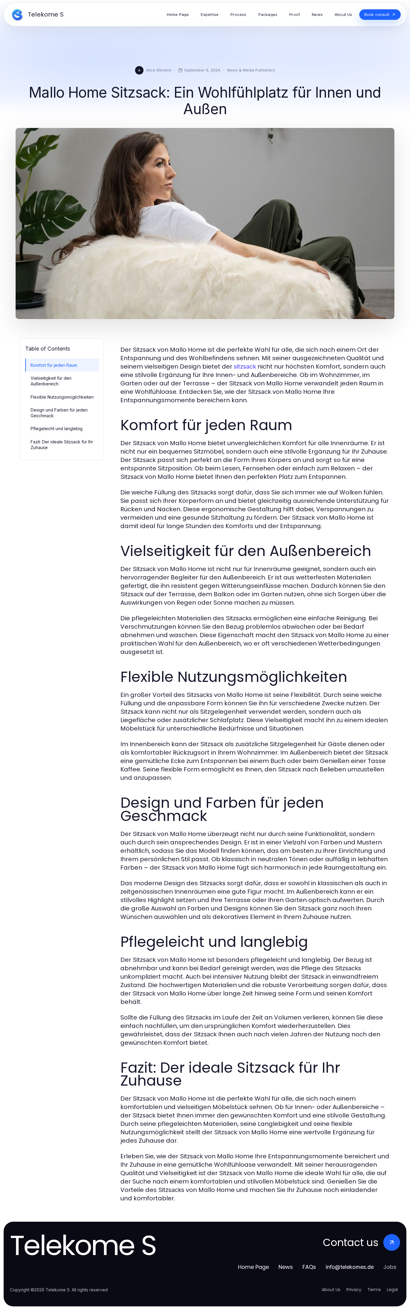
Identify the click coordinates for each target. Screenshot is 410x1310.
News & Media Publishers (251, 70)
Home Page (253, 1267)
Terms (374, 1290)
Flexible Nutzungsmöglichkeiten (62, 397)
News (286, 1267)
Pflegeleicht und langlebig (57, 428)
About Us (331, 1290)
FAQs (309, 1267)
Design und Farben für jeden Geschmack (59, 412)
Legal (392, 1290)
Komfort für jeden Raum (54, 365)
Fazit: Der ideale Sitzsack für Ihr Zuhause (62, 444)
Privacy (353, 1290)
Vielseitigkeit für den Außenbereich (51, 380)
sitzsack (245, 366)
